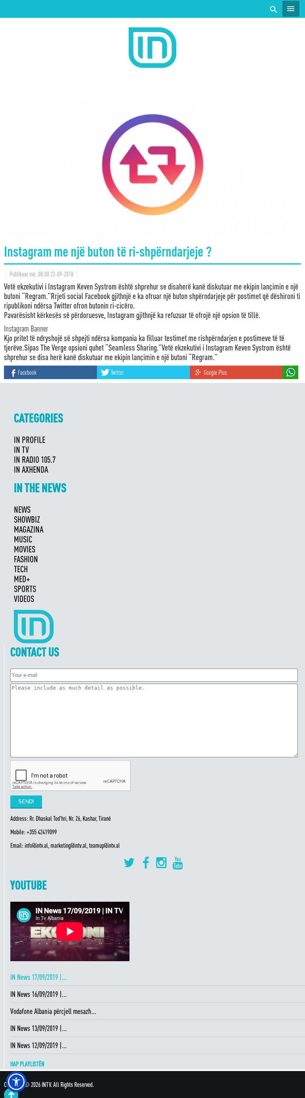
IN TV (21, 449)
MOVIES (24, 549)
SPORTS (25, 589)
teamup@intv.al (104, 845)
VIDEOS (24, 599)
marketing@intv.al (68, 845)
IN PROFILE (29, 440)
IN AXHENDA (31, 469)
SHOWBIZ (27, 519)
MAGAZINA (28, 529)
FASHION (26, 559)
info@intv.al (36, 845)
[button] (16, 1081)
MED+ (22, 579)
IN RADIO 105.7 (35, 459)
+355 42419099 (42, 831)
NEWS (22, 509)
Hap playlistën (27, 1063)
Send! (26, 802)
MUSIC (23, 539)
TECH (21, 569)
